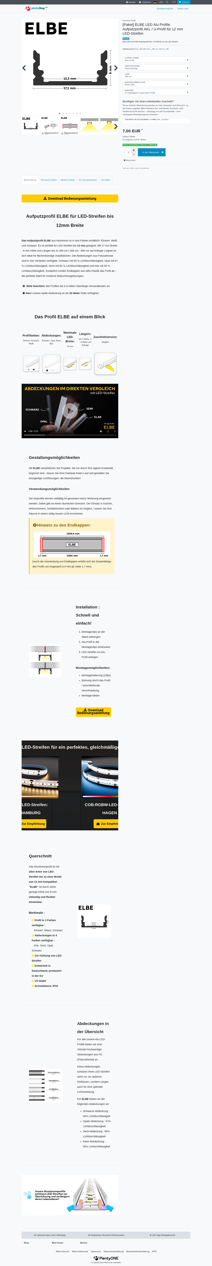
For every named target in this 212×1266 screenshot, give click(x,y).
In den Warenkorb (151, 152)
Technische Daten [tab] (49, 180)
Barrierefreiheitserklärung (138, 1251)
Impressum (96, 1251)
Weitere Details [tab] (68, 180)
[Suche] (167, 2)
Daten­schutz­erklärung (114, 1251)
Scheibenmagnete (165, 8)
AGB (154, 1251)
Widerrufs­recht (62, 1251)
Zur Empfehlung (33, 823)
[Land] (155, 2)
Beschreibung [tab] (30, 180)
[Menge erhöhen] (134, 150)
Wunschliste (130, 160)
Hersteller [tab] (105, 180)
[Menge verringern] (134, 154)
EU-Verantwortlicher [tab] (88, 180)
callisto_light (182, 8)
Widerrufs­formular (80, 1251)
